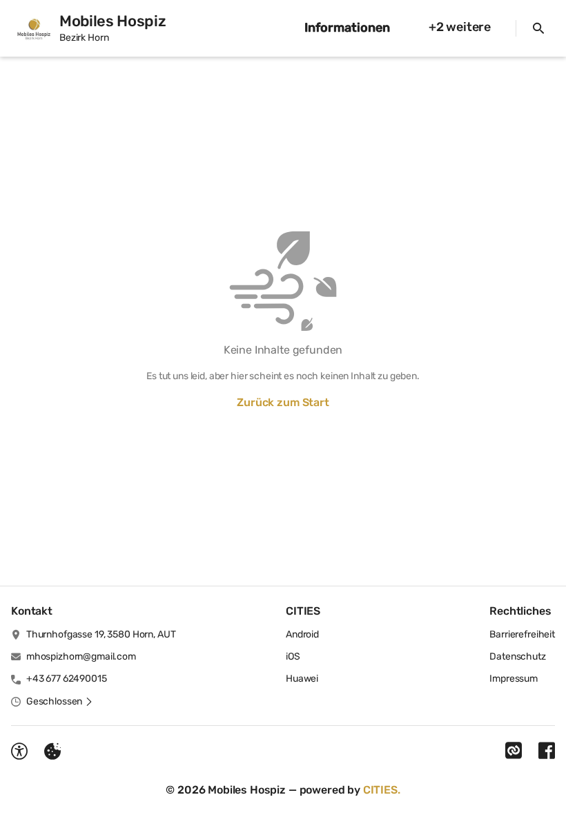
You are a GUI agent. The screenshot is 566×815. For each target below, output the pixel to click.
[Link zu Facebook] (546, 750)
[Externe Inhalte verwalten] (52, 751)
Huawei (302, 678)
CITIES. (381, 789)
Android (302, 634)
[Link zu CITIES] (513, 750)
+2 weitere (460, 27)
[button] (59, 702)
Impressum (513, 678)
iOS (293, 656)
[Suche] (538, 28)
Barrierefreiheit (522, 634)
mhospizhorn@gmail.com (81, 656)
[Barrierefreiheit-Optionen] (19, 751)
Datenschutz (517, 656)
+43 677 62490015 (66, 678)
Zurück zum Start (283, 402)
